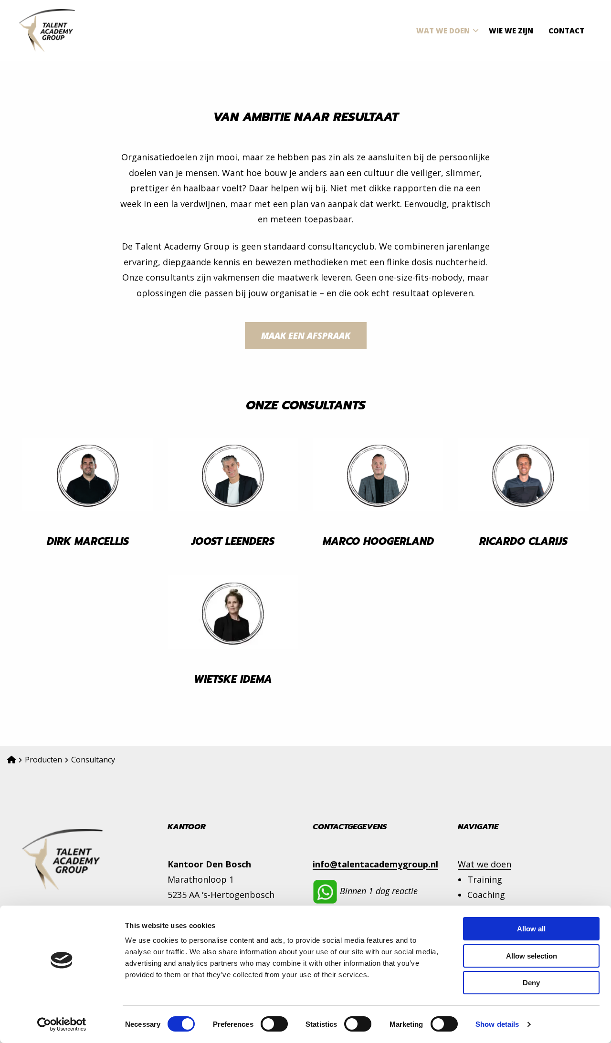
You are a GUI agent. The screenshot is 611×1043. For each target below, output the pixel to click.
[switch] (274, 1024)
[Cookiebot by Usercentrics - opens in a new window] (62, 1024)
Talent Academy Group (67, 30)
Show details (497, 1024)
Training (484, 879)
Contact (566, 30)
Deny (531, 983)
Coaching (486, 894)
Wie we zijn (511, 30)
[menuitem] (445, 31)
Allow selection (531, 956)
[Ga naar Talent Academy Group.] (11, 759)
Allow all (531, 929)
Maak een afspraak (305, 335)
